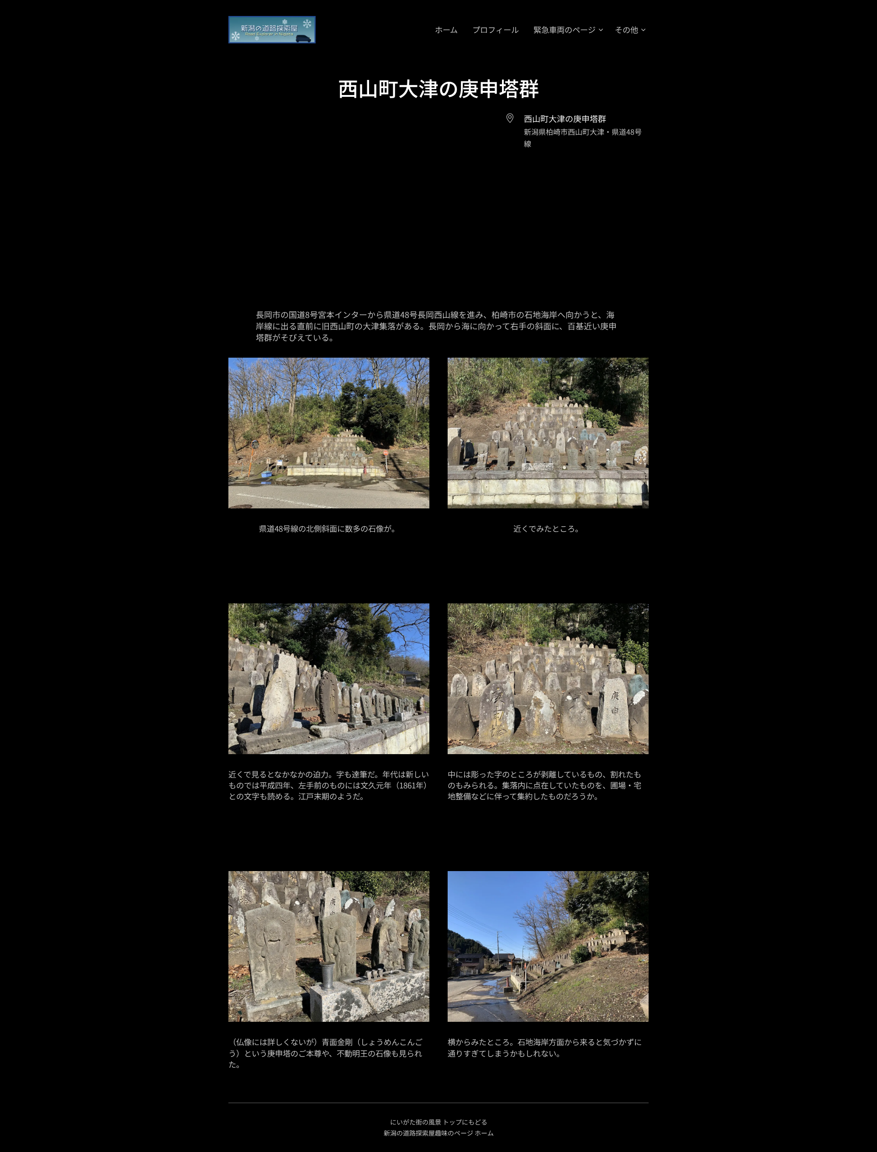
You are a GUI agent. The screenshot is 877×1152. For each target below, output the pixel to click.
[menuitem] (449, 29)
